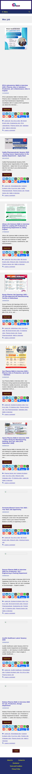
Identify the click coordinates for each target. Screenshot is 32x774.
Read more (7, 109)
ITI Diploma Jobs (14, 407)
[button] (29, 12)
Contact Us (21, 760)
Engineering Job (15, 123)
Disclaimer (16, 763)
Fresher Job (24, 736)
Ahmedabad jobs (16, 186)
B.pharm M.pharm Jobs (18, 405)
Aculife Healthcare (16, 670)
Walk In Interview (11, 128)
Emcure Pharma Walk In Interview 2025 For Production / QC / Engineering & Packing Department (14, 571)
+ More (16, 751)
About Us (10, 760)
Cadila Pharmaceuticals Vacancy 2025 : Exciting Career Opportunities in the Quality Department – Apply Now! (15, 154)
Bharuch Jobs (14, 262)
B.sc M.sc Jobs (15, 121)
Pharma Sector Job (16, 125)
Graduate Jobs (6, 478)
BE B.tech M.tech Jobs (12, 330)
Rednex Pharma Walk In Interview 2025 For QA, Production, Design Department (16, 703)
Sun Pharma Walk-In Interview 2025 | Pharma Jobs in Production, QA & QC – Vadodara (15, 373)
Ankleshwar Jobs (16, 328)
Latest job (7, 121)
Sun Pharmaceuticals (11, 409)
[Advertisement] (16, 68)
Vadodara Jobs (23, 409)
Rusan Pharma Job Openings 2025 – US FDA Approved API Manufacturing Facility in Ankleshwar (15, 296)
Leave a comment (9, 130)
